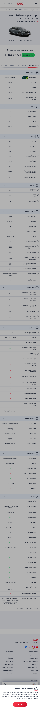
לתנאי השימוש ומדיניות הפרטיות (25, 698)
